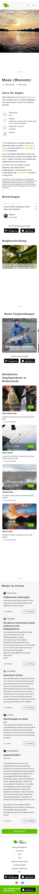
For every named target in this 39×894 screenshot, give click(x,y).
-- (9, 135)
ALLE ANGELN (22, 173)
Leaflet (4, 264)
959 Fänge (25, 148)
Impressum (19, 851)
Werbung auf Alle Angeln (19, 861)
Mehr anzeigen (19, 831)
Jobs (19, 858)
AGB (19, 854)
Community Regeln (19, 865)
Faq (19, 872)
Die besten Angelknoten (19, 868)
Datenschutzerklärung (19, 847)
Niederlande (31, 97)
